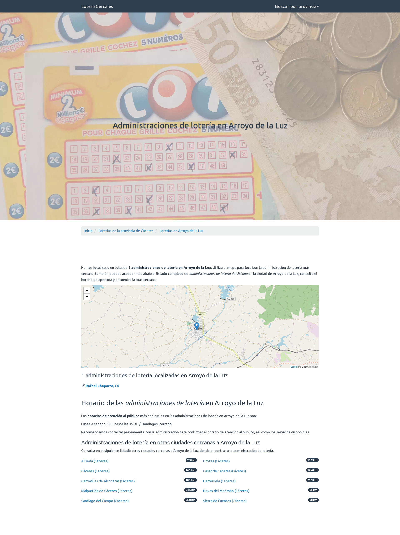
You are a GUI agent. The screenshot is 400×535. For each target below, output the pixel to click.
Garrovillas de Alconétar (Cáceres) (108, 481)
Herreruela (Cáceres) (219, 481)
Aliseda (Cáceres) (95, 461)
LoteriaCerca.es (97, 6)
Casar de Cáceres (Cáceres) (224, 471)
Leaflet (294, 366)
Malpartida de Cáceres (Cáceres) (106, 491)
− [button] (87, 296)
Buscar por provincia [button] (296, 6)
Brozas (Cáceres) (216, 461)
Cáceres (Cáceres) (95, 471)
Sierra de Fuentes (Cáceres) (225, 501)
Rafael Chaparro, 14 (102, 386)
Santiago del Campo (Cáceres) (105, 501)
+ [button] (87, 290)
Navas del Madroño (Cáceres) (226, 491)
